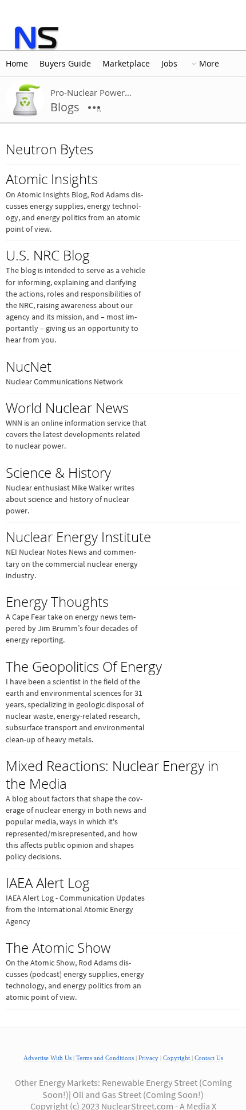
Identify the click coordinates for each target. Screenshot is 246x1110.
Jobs (169, 64)
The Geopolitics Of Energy (84, 666)
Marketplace (126, 64)
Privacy (148, 1058)
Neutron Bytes (49, 149)
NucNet (28, 366)
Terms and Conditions (105, 1058)
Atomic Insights (52, 179)
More (209, 64)
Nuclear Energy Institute (78, 537)
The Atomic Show (58, 947)
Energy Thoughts (57, 602)
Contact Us (209, 1058)
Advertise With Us (47, 1058)
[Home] (36, 37)
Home (17, 64)
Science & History (58, 473)
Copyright (176, 1058)
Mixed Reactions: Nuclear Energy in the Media (112, 775)
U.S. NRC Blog (48, 255)
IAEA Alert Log (48, 883)
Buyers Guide (65, 64)
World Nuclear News (67, 408)
